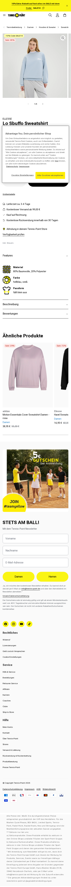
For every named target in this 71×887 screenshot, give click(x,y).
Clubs (5, 706)
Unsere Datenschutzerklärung (16, 596)
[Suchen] (50, 15)
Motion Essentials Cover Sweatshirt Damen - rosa (26, 416)
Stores (5, 744)
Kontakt (6, 733)
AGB (38, 789)
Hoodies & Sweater (47, 27)
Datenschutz (12, 166)
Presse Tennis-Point (11, 767)
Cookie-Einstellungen (12, 657)
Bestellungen (8, 678)
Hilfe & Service (9, 672)
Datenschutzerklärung (13, 789)
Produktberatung (10, 761)
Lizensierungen (9, 645)
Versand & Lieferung (11, 750)
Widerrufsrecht (49, 789)
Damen (30, 27)
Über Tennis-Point (10, 738)
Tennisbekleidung (14, 27)
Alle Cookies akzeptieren (50, 175)
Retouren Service (10, 683)
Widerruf (6, 640)
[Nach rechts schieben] (42, 104)
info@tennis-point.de (30, 589)
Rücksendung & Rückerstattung (17, 756)
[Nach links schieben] (28, 104)
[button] (4, 15)
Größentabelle (9, 194)
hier (56, 161)
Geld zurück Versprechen (14, 651)
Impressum (30, 789)
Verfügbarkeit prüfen (13, 234)
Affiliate (6, 689)
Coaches (7, 701)
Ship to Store (8, 712)
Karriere (6, 695)
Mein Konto (8, 727)
